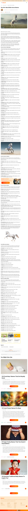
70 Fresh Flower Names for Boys (11, 408)
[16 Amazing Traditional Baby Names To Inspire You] (14, 467)
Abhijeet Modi (4, 445)
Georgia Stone (11, 350)
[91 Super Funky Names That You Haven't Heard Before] (14, 432)
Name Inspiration (4, 5)
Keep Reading (14, 386)
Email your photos (5, 182)
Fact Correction (18, 354)
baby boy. (16, 412)
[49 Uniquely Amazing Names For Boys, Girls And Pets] (4, 335)
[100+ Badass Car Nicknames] (11, 335)
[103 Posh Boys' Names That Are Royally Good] (14, 366)
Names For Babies (9, 388)
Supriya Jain (3, 479)
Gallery (3, 27)
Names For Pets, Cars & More (4, 338)
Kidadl (1, 5)
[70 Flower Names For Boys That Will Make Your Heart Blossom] (14, 398)
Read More (24, 0)
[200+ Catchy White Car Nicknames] (17, 335)
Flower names (5, 411)
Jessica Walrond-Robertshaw (6, 379)
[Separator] (26, 506)
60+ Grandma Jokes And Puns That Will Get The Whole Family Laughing (12, 0)
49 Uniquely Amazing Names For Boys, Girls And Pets (4, 340)
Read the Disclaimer (4, 354)
